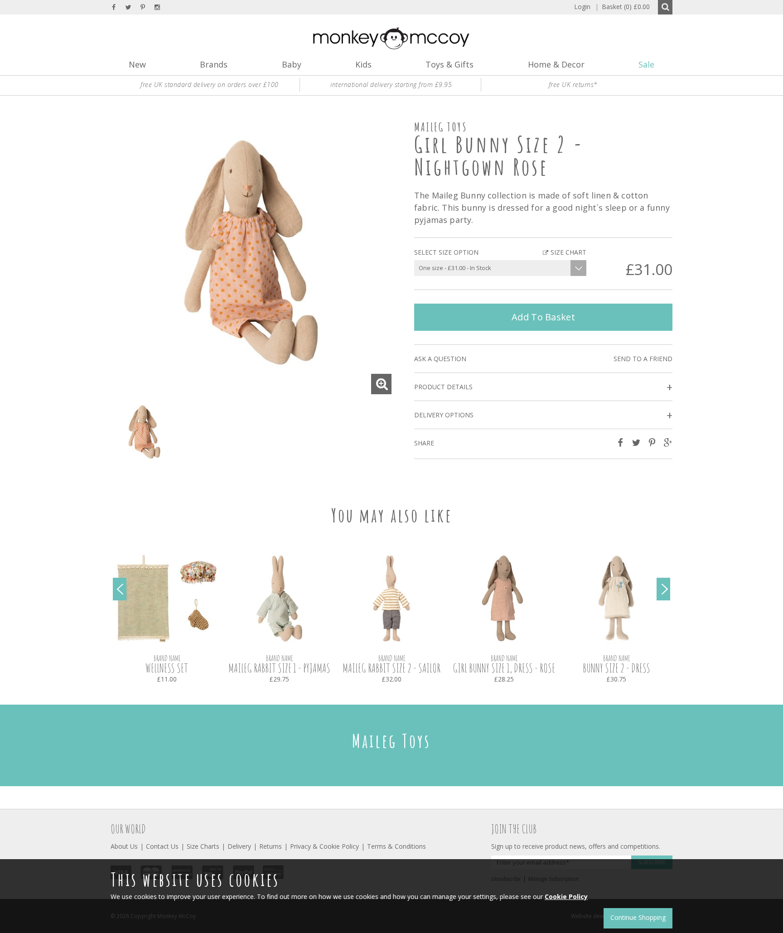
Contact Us (162, 846)
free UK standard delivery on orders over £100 (209, 84)
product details (543, 387)
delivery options (543, 415)
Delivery (239, 846)
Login (582, 6)
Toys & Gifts (449, 64)
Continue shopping (638, 917)
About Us (124, 846)
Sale (646, 64)
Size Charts (203, 846)
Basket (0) (622, 6)
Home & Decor (556, 64)
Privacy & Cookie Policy (324, 846)
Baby (291, 64)
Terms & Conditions (396, 846)
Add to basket (543, 317)
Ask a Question (440, 358)
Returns (270, 846)
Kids (363, 64)
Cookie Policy (566, 896)
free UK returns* (573, 84)
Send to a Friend (643, 358)
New (137, 64)
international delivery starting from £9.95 (391, 84)
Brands (213, 64)
